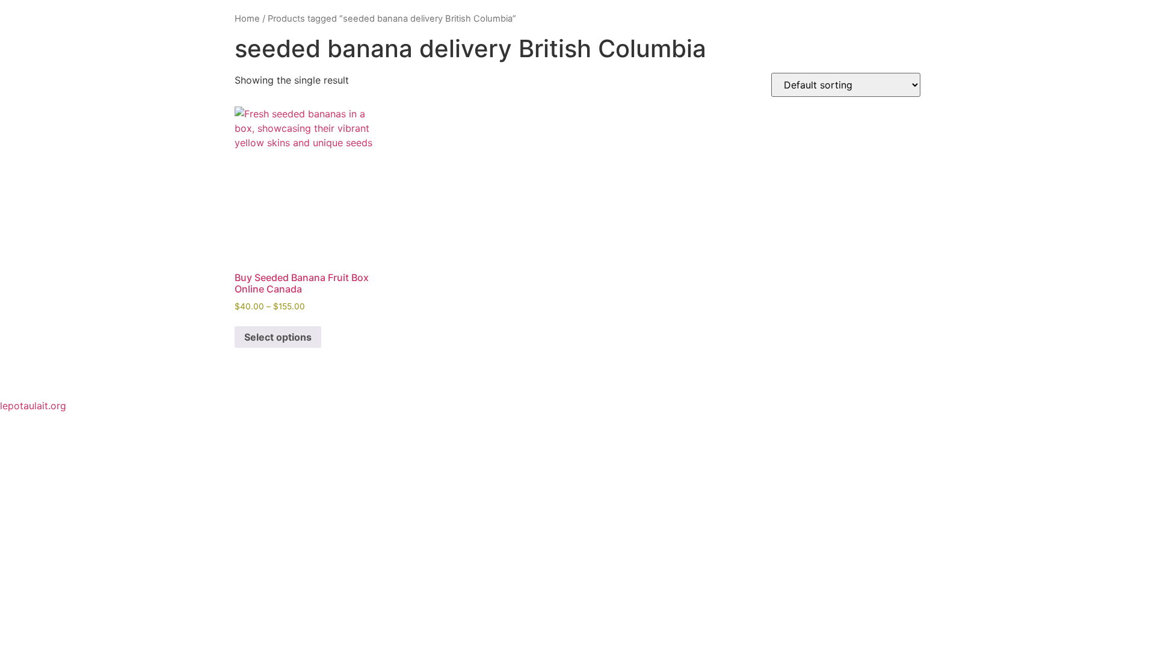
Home (247, 18)
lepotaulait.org (33, 406)
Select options (278, 337)
